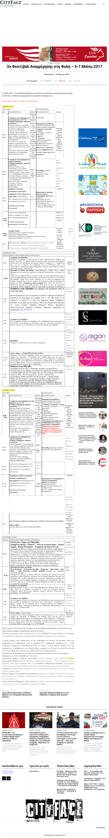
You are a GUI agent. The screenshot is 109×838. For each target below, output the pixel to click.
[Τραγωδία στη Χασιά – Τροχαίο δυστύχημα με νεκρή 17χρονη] (102, 450)
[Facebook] (4, 778)
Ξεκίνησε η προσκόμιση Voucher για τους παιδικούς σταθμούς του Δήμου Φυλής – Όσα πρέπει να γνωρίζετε (87, 415)
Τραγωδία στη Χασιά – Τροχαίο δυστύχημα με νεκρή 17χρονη (85, 450)
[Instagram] (8, 778)
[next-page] (103, 375)
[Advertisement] (54, 23)
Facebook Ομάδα (7, 773)
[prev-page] (99, 375)
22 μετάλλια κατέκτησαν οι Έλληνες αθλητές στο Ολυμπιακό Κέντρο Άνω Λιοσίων (17, 695)
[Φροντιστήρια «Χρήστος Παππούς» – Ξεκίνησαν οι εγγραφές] (102, 427)
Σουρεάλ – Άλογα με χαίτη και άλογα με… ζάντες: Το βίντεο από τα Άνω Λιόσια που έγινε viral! (91, 399)
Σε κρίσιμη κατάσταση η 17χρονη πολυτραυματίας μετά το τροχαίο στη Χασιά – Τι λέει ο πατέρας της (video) (87, 439)
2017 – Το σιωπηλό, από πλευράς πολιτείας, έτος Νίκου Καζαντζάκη (93, 773)
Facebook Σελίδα (7, 771)
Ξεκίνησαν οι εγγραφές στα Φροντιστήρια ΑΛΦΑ (94, 779)
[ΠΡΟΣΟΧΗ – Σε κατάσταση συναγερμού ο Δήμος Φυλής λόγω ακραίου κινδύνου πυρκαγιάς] (13, 720)
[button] (104, 4)
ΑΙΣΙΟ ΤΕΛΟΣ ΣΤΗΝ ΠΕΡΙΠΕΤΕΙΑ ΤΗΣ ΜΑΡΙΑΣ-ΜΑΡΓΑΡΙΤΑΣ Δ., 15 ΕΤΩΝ (86, 462)
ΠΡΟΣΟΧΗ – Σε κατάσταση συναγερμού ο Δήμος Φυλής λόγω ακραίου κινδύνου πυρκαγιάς (12, 737)
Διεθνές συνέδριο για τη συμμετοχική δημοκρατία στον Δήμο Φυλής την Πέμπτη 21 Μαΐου (94, 737)
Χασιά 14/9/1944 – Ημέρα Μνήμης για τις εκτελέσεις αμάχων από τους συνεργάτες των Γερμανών (94, 786)
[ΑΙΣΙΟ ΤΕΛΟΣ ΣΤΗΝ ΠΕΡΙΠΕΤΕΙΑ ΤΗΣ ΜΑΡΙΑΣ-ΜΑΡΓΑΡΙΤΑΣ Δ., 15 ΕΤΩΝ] (102, 462)
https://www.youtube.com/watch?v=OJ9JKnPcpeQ (19, 101)
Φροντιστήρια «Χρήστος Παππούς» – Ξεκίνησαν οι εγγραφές (86, 426)
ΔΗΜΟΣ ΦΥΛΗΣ (54, 63)
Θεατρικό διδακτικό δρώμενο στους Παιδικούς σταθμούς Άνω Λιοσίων (54, 694)
